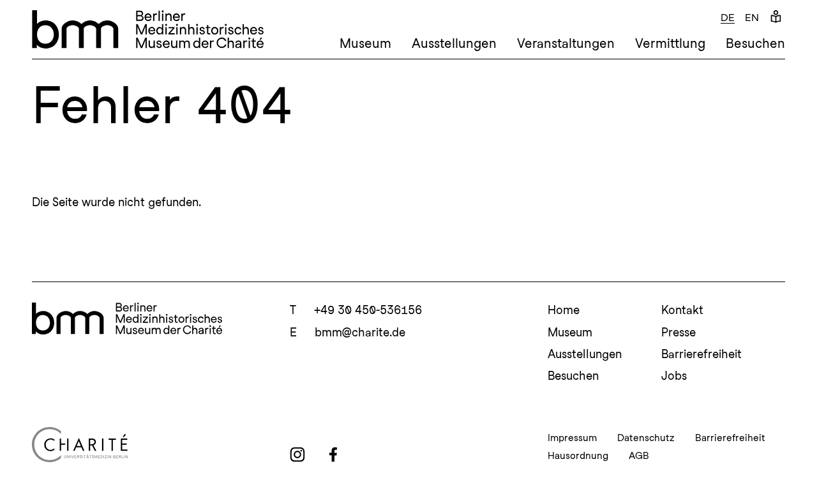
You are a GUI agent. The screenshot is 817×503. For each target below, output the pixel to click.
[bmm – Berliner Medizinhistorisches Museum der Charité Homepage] (148, 29)
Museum (365, 43)
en (752, 17)
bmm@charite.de (360, 332)
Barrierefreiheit (701, 354)
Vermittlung (670, 43)
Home (564, 310)
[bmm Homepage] (127, 318)
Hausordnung (578, 456)
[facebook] (333, 454)
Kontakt (682, 310)
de (728, 17)
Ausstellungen (454, 43)
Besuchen (755, 43)
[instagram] (297, 454)
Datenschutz (646, 438)
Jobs (674, 375)
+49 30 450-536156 (368, 310)
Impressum (572, 438)
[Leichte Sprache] (776, 17)
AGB (639, 456)
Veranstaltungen (566, 43)
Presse (678, 332)
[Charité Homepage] (150, 444)
